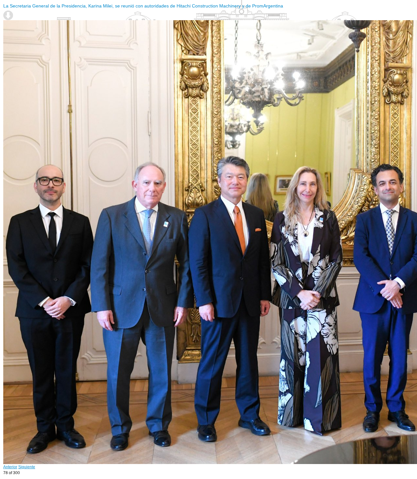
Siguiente (26, 467)
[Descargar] (8, 15)
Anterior (10, 467)
